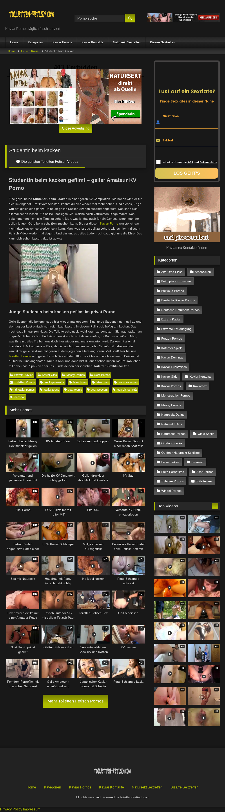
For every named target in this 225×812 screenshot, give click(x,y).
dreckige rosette (54, 382)
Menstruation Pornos (175, 395)
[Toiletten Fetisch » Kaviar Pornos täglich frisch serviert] (34, 15)
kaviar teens (51, 389)
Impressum (31, 809)
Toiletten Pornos (20, 356)
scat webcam (99, 389)
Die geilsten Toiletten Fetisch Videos (49, 161)
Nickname (171, 116)
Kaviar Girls (49, 375)
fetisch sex (80, 382)
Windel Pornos (171, 490)
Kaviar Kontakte (92, 42)
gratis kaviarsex (128, 382)
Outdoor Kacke (171, 443)
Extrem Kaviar (30, 51)
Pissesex (197, 462)
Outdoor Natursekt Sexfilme (180, 452)
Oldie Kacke (206, 433)
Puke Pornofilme (172, 472)
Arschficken (203, 272)
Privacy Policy (11, 809)
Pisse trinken (170, 462)
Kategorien (35, 42)
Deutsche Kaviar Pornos (178, 300)
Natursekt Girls (171, 424)
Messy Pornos (75, 375)
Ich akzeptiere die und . (190, 162)
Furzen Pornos (171, 338)
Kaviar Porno (109, 223)
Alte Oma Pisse (172, 272)
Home (14, 42)
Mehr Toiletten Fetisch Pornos (75, 701)
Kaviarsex (200, 386)
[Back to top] (211, 799)
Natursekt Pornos (173, 433)
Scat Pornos (102, 375)
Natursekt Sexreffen (127, 42)
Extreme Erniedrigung (176, 329)
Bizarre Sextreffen (162, 42)
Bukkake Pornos (172, 291)
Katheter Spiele (172, 348)
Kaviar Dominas (172, 357)
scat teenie (75, 389)
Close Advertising (75, 128)
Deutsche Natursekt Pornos (180, 310)
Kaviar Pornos (62, 42)
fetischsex (102, 382)
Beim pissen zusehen (176, 281)
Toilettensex (204, 481)
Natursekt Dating (173, 414)
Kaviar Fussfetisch (174, 367)
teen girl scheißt (126, 389)
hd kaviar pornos (24, 389)
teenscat (19, 397)
